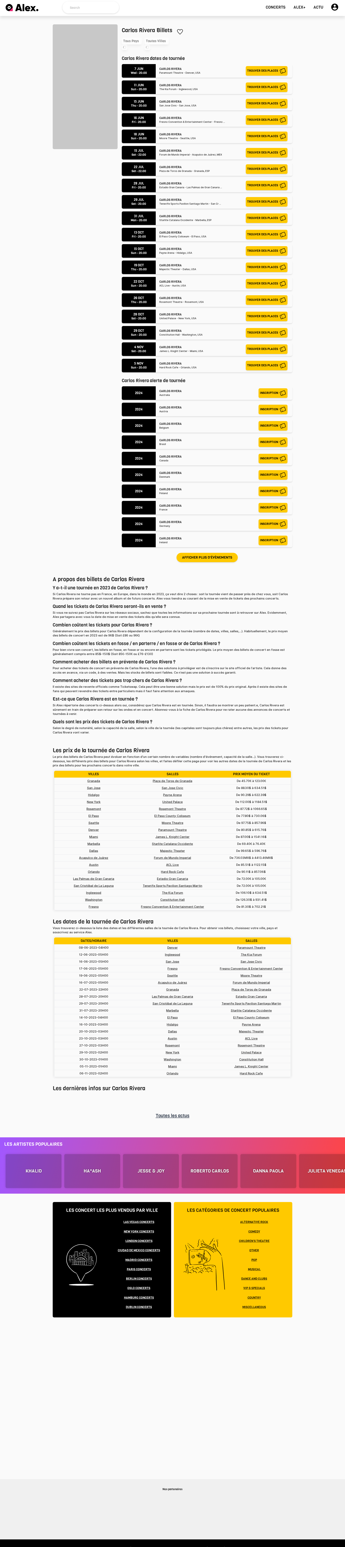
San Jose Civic (172, 788)
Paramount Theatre (172, 830)
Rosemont (93, 809)
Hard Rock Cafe (172, 872)
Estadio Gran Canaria (172, 879)
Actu (318, 7)
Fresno (94, 907)
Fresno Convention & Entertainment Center (172, 907)
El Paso (93, 816)
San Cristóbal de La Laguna (94, 886)
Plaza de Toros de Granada (172, 781)
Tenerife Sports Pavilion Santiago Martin (172, 886)
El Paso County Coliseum (172, 816)
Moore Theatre (172, 823)
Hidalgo (93, 795)
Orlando (94, 872)
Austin (93, 865)
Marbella (93, 844)
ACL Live (172, 865)
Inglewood (93, 893)
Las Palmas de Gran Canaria (93, 879)
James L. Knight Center (172, 837)
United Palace (172, 802)
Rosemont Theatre (172, 809)
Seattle (93, 823)
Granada (93, 781)
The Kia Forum (172, 893)
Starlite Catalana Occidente (172, 844)
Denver (93, 830)
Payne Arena (172, 795)
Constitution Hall (172, 900)
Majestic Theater (172, 851)
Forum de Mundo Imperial (172, 858)
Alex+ (299, 7)
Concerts (276, 7)
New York (93, 802)
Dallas (93, 851)
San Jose (93, 788)
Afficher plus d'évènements (207, 557)
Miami (93, 837)
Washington (93, 900)
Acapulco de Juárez (93, 858)
